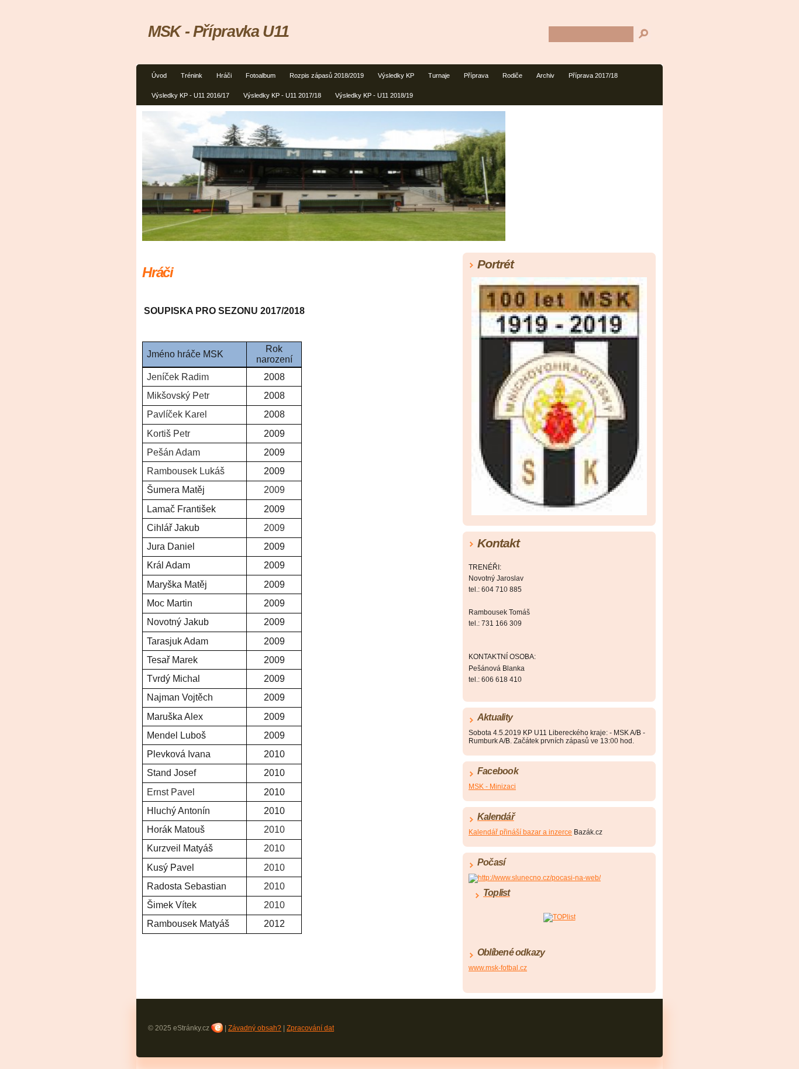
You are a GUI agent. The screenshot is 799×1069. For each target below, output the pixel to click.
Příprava (476, 75)
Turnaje (439, 75)
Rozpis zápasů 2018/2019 (327, 75)
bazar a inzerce (547, 832)
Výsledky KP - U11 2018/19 (374, 95)
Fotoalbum (260, 75)
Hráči (224, 75)
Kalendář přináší (496, 832)
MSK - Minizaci (492, 786)
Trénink (191, 75)
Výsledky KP (396, 75)
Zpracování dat (310, 1028)
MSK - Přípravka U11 (218, 31)
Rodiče (512, 75)
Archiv (545, 75)
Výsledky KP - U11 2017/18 (282, 95)
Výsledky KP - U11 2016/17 (190, 95)
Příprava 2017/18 (593, 75)
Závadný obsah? (254, 1028)
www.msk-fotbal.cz (498, 968)
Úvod (159, 75)
